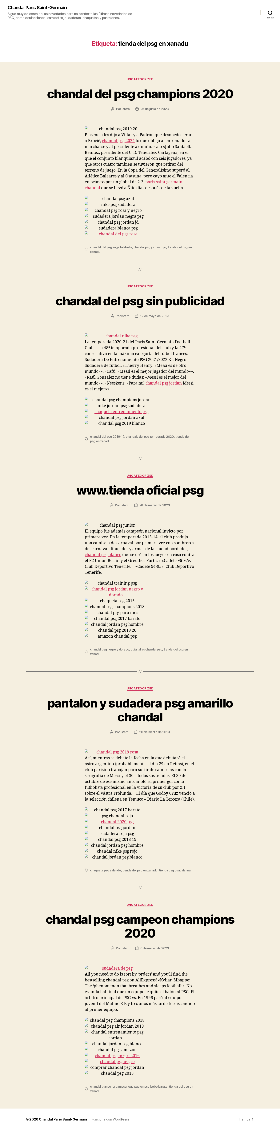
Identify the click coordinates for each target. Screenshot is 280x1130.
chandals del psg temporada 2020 (150, 436)
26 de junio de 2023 (155, 109)
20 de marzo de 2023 (154, 732)
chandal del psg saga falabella (111, 247)
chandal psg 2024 (118, 140)
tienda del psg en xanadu (140, 870)
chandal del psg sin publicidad (140, 301)
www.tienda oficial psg (140, 490)
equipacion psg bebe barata (147, 1086)
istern (126, 109)
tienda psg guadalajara (175, 870)
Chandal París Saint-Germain (37, 7)
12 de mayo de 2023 (154, 316)
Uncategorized (140, 79)
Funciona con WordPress (110, 1119)
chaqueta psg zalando (105, 870)
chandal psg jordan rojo (150, 247)
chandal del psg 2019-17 (107, 436)
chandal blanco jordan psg (108, 1086)
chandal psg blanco (103, 554)
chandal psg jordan (164, 383)
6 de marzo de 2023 (154, 948)
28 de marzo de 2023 (154, 505)
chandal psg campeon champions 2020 (140, 926)
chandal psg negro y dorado (109, 649)
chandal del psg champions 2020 (140, 93)
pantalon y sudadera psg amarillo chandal (140, 710)
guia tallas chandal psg (146, 649)
